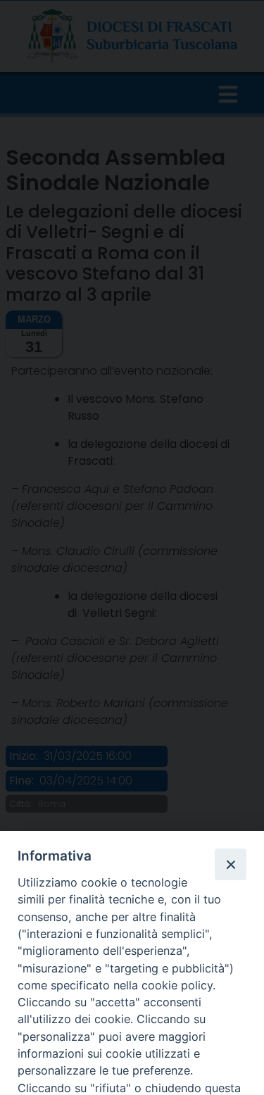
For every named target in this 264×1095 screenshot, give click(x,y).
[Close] (230, 864)
